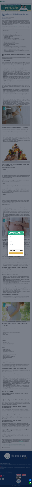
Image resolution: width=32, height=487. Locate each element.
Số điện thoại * (10, 239)
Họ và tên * (10, 236)
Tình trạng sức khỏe (11, 243)
